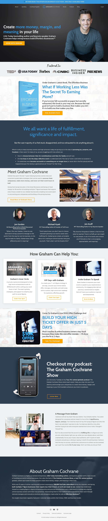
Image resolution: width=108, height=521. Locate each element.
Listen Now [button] (54, 396)
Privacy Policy (46, 513)
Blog (78, 7)
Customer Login (67, 513)
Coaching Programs (34, 7)
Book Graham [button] (88, 299)
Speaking (24, 7)
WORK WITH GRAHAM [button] (14, 43)
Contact (39, 513)
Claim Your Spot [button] (19, 299)
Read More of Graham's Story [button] (21, 200)
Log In (102, 7)
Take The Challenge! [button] (52, 341)
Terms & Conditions (57, 513)
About (16, 7)
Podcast (72, 7)
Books (64, 7)
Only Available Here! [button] (52, 113)
